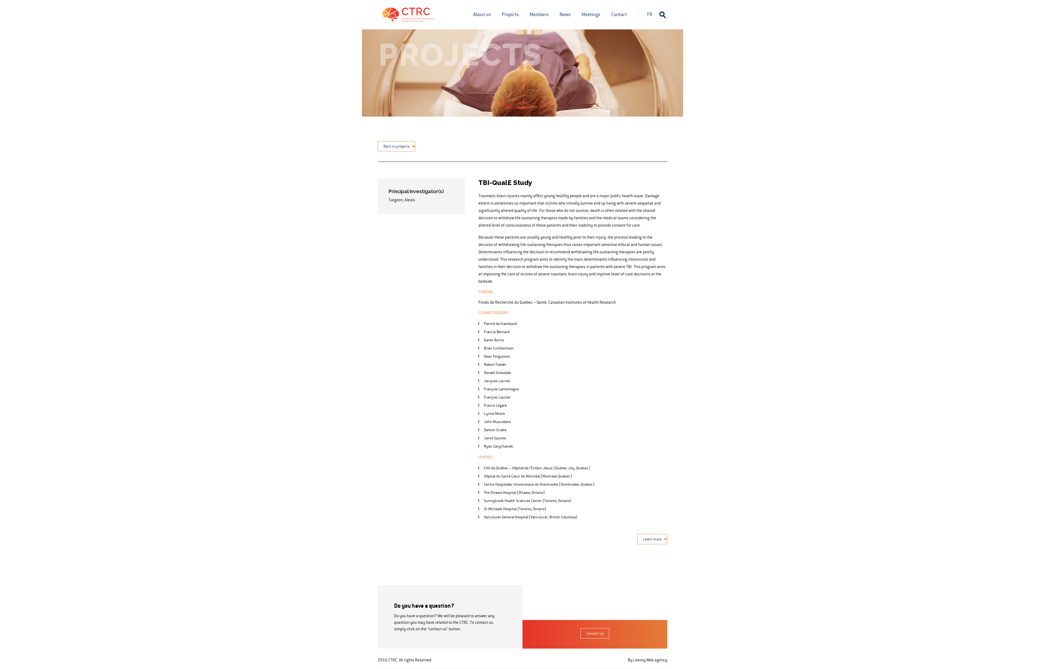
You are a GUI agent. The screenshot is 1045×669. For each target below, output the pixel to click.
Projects (510, 14)
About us (482, 14)
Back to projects (396, 146)
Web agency (656, 659)
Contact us (595, 633)
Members (539, 14)
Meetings (591, 14)
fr (649, 14)
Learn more (652, 539)
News (565, 14)
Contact (619, 14)
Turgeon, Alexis (402, 199)
